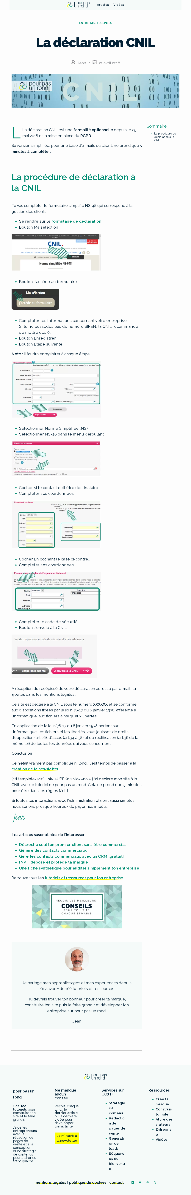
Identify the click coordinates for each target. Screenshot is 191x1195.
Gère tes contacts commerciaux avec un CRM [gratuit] (71, 856)
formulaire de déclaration (76, 221)
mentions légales (50, 1182)
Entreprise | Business (95, 23)
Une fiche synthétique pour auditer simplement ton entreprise (79, 868)
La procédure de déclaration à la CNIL (165, 137)
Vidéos (162, 1139)
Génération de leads (116, 1143)
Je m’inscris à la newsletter (67, 1138)
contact (116, 1182)
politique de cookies (88, 1182)
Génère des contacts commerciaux (53, 850)
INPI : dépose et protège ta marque (53, 862)
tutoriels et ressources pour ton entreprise (84, 877)
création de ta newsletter (35, 769)
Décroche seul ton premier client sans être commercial (72, 844)
